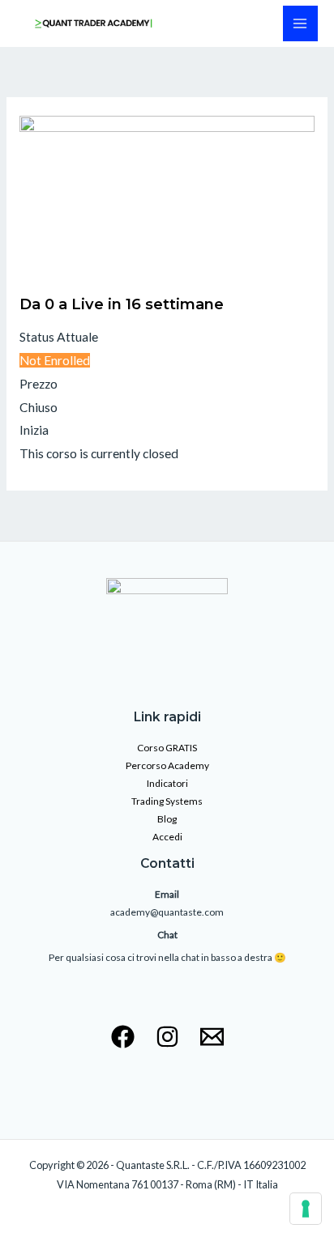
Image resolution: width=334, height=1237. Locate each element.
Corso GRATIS (167, 748)
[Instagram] (167, 1036)
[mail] (212, 1036)
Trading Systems (167, 801)
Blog (167, 819)
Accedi (167, 837)
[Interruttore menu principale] (300, 23)
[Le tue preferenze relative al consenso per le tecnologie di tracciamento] (305, 1208)
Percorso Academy (167, 765)
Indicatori (167, 783)
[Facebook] (122, 1036)
